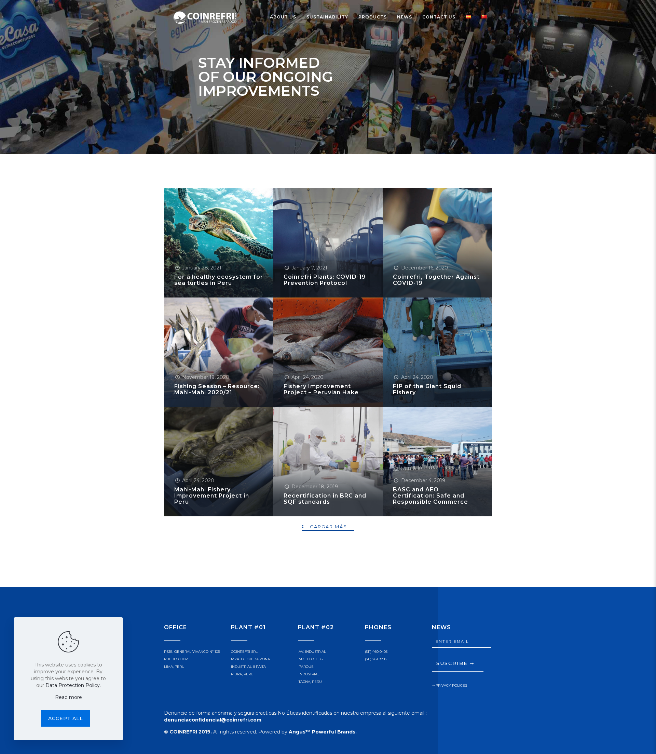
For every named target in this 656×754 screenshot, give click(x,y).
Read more (68, 697)
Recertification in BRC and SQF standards (325, 498)
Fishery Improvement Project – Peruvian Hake (321, 389)
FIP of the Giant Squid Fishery (427, 389)
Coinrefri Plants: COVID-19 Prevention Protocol (325, 280)
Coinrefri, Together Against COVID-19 (436, 280)
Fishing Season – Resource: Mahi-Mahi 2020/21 (217, 389)
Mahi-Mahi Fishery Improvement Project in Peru (211, 495)
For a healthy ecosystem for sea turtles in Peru (218, 280)
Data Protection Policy (72, 685)
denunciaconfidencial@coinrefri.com (212, 720)
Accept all (65, 718)
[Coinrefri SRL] (205, 17)
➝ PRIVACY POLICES (449, 685)
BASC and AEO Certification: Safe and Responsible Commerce (430, 495)
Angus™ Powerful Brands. (323, 732)
